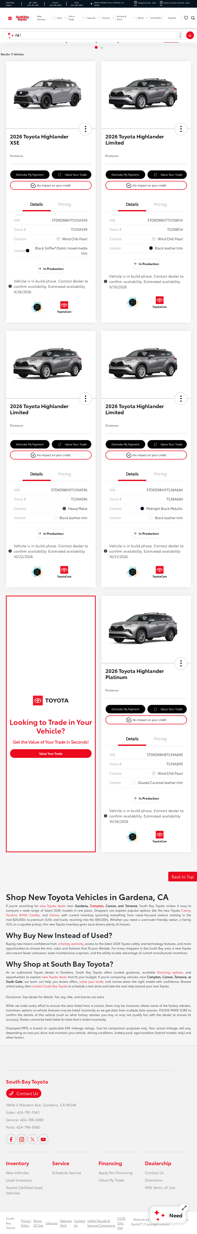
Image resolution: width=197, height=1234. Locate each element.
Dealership (158, 1162)
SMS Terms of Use (160, 1187)
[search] (193, 18)
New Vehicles (17, 1172)
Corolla (34, 915)
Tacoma (11, 915)
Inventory (17, 1162)
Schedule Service (66, 1172)
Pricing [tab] (64, 204)
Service (60, 1162)
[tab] (96, 47)
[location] (91, 4)
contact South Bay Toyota (49, 986)
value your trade (91, 981)
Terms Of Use (38, 1222)
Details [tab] (36, 204)
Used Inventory (19, 1180)
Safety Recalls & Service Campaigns (101, 1222)
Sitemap (52, 1223)
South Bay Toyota (10, 1223)
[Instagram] (22, 1139)
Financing (110, 1162)
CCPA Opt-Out (121, 1223)
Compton (96, 905)
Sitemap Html (66, 1222)
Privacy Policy (26, 1222)
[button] (85, 129)
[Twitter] (32, 1139)
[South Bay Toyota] (20, 17)
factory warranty (72, 943)
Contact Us (26, 1093)
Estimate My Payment (30, 174)
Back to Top (183, 876)
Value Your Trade (76, 174)
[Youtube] (43, 1139)
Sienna (54, 915)
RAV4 (23, 915)
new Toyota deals (53, 905)
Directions (154, 1180)
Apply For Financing (115, 1172)
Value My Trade (111, 1180)
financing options (170, 972)
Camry (185, 910)
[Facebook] (11, 1139)
